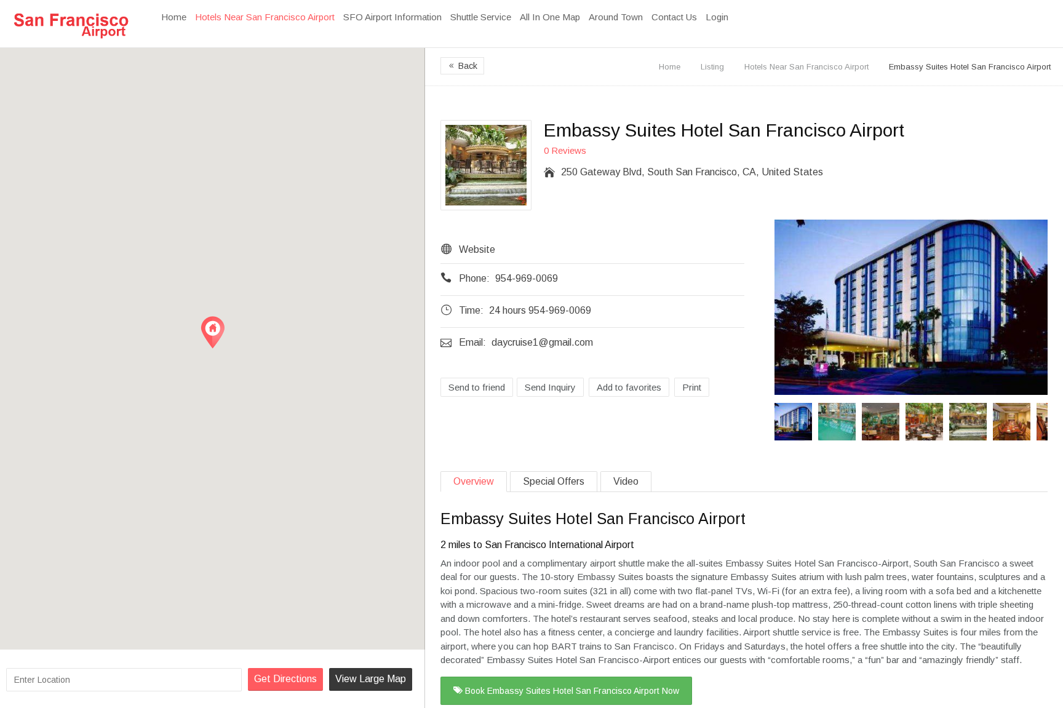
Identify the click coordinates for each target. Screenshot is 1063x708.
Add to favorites (629, 387)
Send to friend (476, 387)
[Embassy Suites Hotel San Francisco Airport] (911, 309)
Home (173, 17)
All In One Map (550, 17)
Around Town (616, 17)
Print (691, 387)
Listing (712, 66)
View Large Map (370, 679)
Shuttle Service (480, 17)
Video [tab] (626, 481)
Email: (472, 342)
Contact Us (674, 17)
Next (1040, 421)
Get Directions (285, 679)
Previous (782, 421)
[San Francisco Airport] (70, 25)
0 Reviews (565, 150)
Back (462, 66)
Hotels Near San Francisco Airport (265, 17)
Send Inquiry (550, 387)
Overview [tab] (473, 481)
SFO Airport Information (392, 17)
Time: (471, 310)
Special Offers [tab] (553, 481)
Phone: (474, 278)
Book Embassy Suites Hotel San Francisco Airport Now (571, 691)
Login (717, 17)
